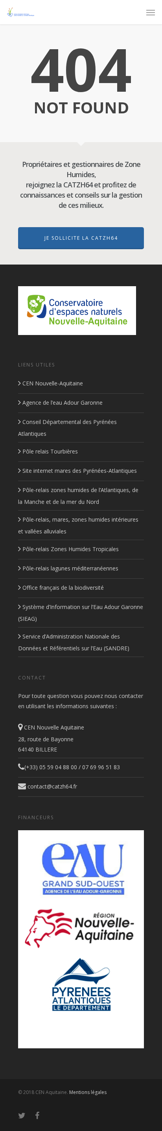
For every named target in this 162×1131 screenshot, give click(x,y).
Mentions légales (88, 1092)
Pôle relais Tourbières (49, 451)
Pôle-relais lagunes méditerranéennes (69, 568)
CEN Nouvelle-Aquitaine (52, 383)
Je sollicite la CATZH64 (81, 238)
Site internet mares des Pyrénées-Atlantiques (79, 470)
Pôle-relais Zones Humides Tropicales (70, 549)
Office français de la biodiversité (62, 587)
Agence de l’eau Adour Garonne (62, 402)
